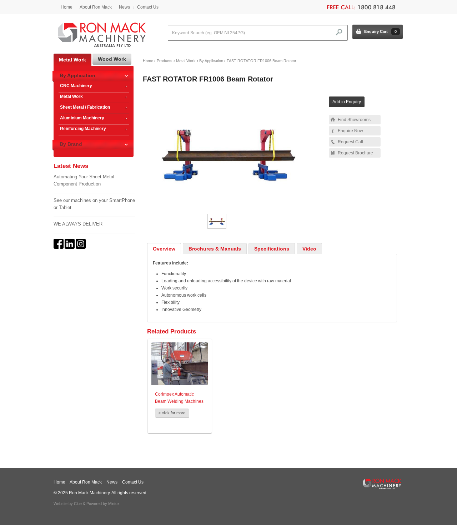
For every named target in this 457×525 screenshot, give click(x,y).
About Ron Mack (96, 7)
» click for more (172, 413)
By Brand (71, 144)
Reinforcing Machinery (83, 128)
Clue (78, 503)
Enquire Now (350, 130)
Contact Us (148, 7)
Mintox (114, 503)
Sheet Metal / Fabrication (85, 107)
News (124, 7)
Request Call (350, 141)
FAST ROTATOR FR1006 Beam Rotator (261, 61)
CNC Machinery (76, 85)
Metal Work (186, 61)
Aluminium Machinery (82, 117)
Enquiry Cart (380, 31)
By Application (211, 61)
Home (66, 7)
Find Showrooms (354, 119)
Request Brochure (355, 152)
